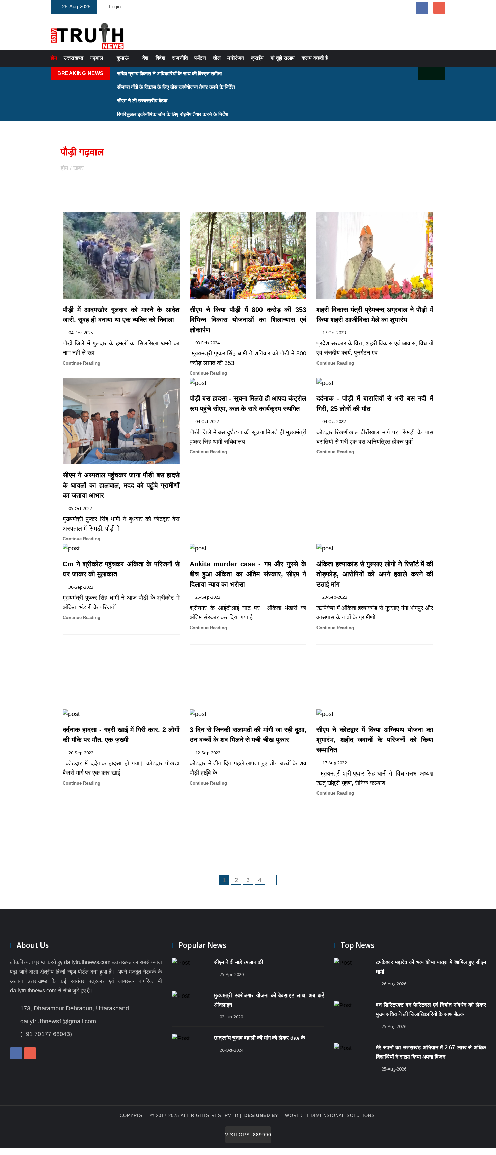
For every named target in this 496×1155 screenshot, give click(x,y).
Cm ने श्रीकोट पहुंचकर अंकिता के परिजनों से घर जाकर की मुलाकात (121, 569)
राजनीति (180, 58)
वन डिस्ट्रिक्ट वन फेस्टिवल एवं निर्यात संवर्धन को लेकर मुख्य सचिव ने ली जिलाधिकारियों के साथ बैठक (431, 1009)
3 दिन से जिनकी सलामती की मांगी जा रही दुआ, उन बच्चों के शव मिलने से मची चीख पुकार (248, 734)
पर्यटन (200, 58)
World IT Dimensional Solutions (330, 1115)
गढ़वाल (96, 58)
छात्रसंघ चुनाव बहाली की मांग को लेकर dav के (259, 1038)
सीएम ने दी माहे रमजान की (238, 962)
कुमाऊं (123, 58)
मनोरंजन (235, 58)
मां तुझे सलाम (283, 58)
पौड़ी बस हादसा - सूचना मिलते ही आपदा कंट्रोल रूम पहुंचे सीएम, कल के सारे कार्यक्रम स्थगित (248, 403)
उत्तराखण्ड (73, 58)
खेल (217, 58)
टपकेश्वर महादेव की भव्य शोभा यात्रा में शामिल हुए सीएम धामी (431, 967)
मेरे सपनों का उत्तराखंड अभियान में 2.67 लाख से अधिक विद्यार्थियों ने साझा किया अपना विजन (431, 1052)
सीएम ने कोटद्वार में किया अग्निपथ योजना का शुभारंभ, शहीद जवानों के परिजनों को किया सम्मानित (374, 740)
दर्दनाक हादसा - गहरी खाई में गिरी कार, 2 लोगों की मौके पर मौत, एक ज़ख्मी (121, 734)
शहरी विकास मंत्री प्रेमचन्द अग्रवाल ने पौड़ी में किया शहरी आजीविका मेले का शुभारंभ (374, 314)
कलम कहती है (315, 58)
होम (54, 58)
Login (115, 6)
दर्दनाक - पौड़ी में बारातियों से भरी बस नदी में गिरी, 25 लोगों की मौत (374, 403)
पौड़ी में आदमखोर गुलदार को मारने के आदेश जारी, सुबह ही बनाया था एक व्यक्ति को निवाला (121, 314)
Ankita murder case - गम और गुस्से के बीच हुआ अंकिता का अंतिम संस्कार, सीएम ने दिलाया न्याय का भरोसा (248, 574)
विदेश (161, 58)
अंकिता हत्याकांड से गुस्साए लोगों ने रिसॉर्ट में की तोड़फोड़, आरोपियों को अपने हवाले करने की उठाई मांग (374, 574)
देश (145, 58)
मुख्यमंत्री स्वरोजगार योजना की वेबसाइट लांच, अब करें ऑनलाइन (269, 1000)
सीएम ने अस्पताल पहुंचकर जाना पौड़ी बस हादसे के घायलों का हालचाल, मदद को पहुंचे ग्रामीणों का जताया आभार (121, 485)
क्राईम (257, 58)
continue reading (81, 363)
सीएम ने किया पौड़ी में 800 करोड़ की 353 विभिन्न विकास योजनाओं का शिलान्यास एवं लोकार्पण (248, 320)
